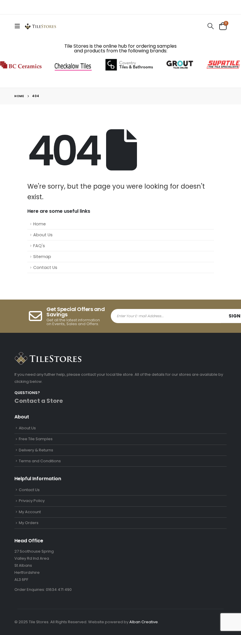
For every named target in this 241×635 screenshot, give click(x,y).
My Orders (29, 523)
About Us (43, 235)
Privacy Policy (32, 500)
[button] (19, 26)
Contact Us (45, 267)
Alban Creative (143, 622)
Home (39, 224)
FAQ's (39, 246)
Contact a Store (38, 401)
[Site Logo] (40, 26)
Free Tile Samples (36, 439)
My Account (30, 512)
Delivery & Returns (36, 450)
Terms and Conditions (40, 461)
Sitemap (42, 257)
